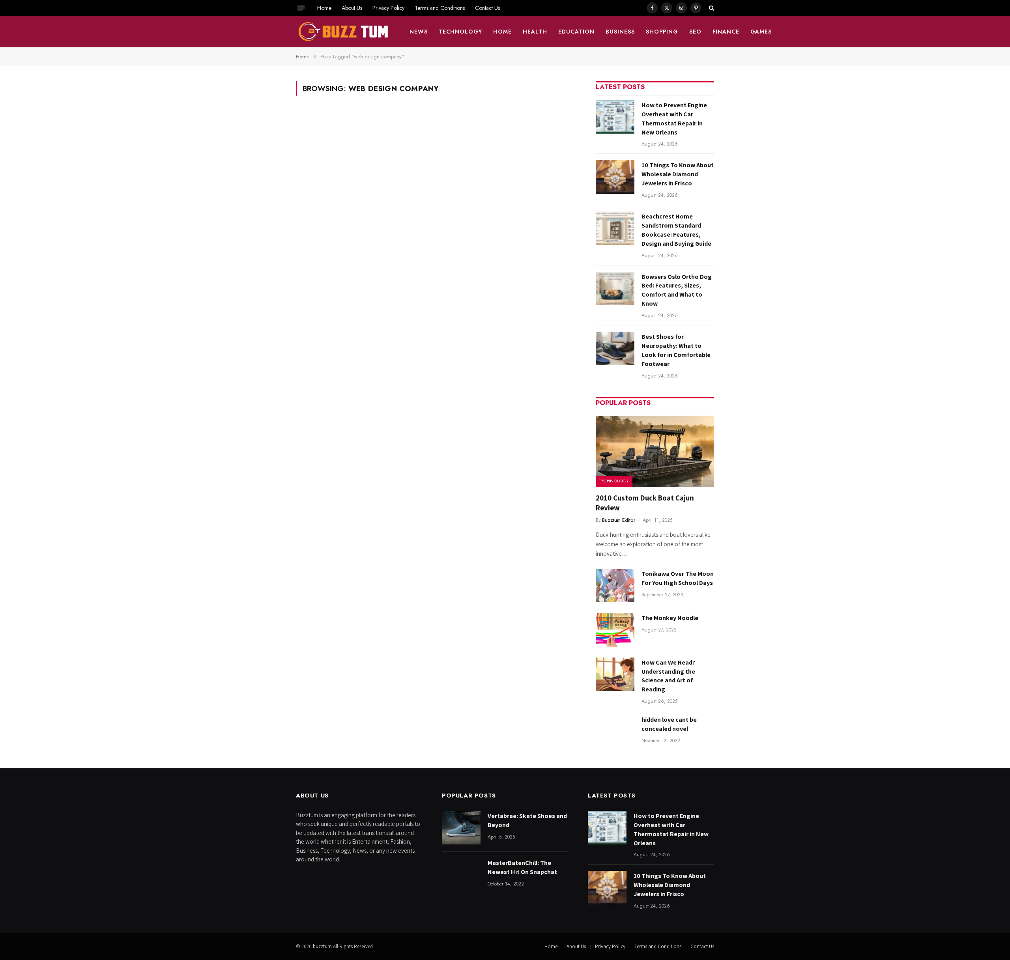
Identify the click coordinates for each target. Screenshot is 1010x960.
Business (620, 31)
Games (761, 31)
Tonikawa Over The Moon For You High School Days (678, 578)
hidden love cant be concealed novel (669, 724)
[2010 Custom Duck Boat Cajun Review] (655, 451)
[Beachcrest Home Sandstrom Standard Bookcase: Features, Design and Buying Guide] (615, 228)
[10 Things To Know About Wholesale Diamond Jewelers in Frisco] (615, 177)
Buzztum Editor (618, 520)
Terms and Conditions (440, 8)
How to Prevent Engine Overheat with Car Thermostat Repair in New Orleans (674, 118)
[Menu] (301, 7)
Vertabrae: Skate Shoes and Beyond (527, 820)
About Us (352, 8)
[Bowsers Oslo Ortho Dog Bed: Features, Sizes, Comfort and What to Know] (615, 288)
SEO (695, 31)
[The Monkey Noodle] (615, 629)
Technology (461, 31)
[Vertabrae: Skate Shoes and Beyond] (461, 827)
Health (535, 31)
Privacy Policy (388, 8)
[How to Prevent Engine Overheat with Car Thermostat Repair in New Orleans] (615, 117)
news (419, 31)
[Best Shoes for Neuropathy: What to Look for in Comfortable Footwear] (615, 348)
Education (576, 31)
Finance (726, 31)
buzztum (323, 946)
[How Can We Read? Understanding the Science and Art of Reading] (615, 674)
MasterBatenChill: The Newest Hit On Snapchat (522, 867)
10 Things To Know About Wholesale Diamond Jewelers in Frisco (678, 174)
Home (324, 8)
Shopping (662, 31)
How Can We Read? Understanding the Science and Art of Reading (668, 676)
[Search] (710, 8)
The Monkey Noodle (670, 618)
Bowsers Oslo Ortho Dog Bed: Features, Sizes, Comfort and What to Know (677, 290)
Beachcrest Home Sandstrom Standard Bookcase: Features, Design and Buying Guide (676, 230)
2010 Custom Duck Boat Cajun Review (645, 503)
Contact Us (487, 8)
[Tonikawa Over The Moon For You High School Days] (615, 585)
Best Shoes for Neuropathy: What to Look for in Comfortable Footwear (676, 350)
